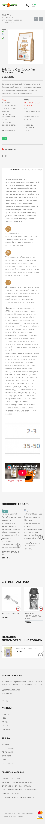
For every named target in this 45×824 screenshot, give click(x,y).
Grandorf (6, 756)
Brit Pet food (8, 17)
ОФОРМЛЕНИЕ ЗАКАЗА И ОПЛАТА (16, 786)
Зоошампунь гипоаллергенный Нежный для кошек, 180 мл (33, 616)
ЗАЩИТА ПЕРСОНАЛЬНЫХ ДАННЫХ (17, 782)
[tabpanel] (25, 47)
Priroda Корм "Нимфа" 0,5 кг (27, 648)
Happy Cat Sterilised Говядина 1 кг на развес (33, 543)
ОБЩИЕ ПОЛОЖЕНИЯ (11, 778)
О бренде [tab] (26, 170)
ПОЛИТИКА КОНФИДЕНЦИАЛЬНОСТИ (18, 797)
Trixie (4, 760)
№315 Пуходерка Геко (10, 614)
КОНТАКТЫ (7, 694)
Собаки (5, 714)
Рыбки (5, 726)
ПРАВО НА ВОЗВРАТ (10, 794)
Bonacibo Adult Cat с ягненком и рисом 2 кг (10, 552)
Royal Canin (7, 752)
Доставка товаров (11, 690)
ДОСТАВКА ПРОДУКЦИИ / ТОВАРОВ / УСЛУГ (20, 790)
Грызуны (6, 730)
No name (6, 744)
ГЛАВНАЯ (5, 15)
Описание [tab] (15, 170)
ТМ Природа (7, 763)
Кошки (28, 106)
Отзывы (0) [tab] (37, 170)
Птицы (5, 722)
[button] (27, 5)
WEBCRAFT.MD (17, 816)
